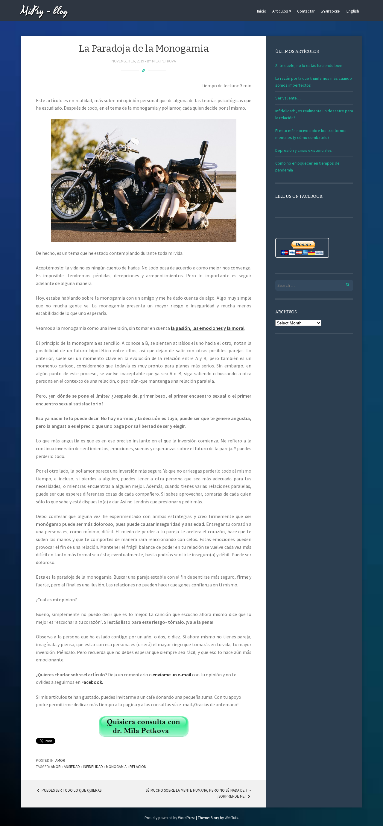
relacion (138, 766)
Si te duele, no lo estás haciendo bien (308, 65)
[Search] (344, 283)
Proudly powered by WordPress (170, 817)
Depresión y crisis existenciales (303, 150)
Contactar (306, 11)
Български (331, 11)
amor (56, 766)
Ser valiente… (288, 98)
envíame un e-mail (172, 675)
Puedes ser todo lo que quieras (71, 790)
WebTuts (231, 817)
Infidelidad (93, 766)
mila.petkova (164, 61)
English (352, 11)
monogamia (116, 766)
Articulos (280, 11)
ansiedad (72, 766)
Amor (60, 760)
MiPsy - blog (44, 11)
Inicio (261, 11)
